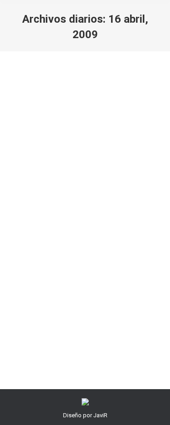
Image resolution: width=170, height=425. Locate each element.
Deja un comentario (87, 240)
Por (82, 230)
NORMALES (35, 230)
